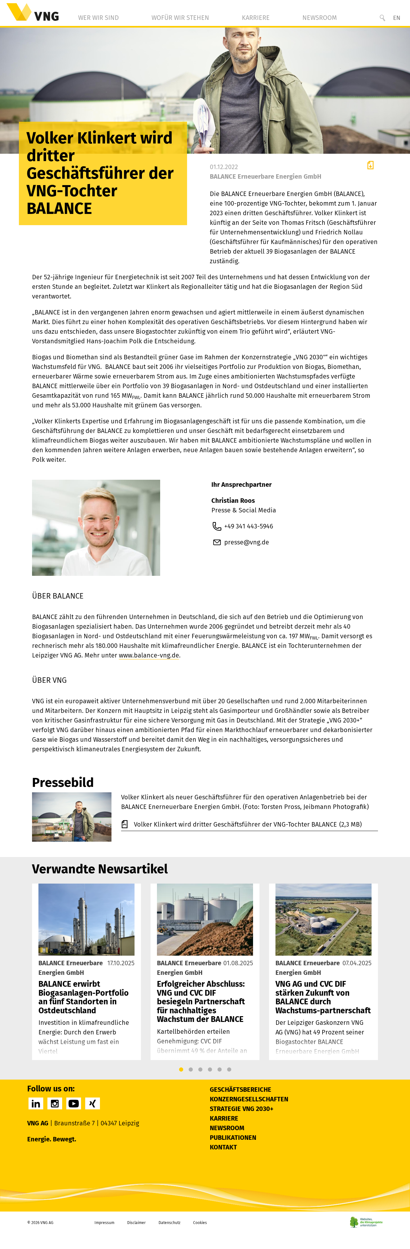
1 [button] (181, 1069)
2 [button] (190, 1069)
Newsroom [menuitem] (319, 17)
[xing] (92, 1103)
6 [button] (229, 1069)
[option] (86, 972)
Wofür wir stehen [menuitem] (180, 17)
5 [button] (219, 1069)
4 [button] (210, 1069)
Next (371, 971)
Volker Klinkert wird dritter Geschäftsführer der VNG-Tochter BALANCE (236, 824)
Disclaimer (136, 1222)
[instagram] (54, 1103)
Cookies (200, 1222)
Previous (38, 971)
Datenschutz (169, 1222)
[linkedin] (36, 1103)
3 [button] (200, 1069)
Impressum (104, 1222)
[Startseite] (32, 12)
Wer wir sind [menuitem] (98, 17)
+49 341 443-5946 (248, 526)
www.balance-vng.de (149, 655)
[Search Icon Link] (382, 18)
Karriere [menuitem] (256, 17)
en (396, 17)
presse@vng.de (246, 542)
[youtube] (73, 1103)
